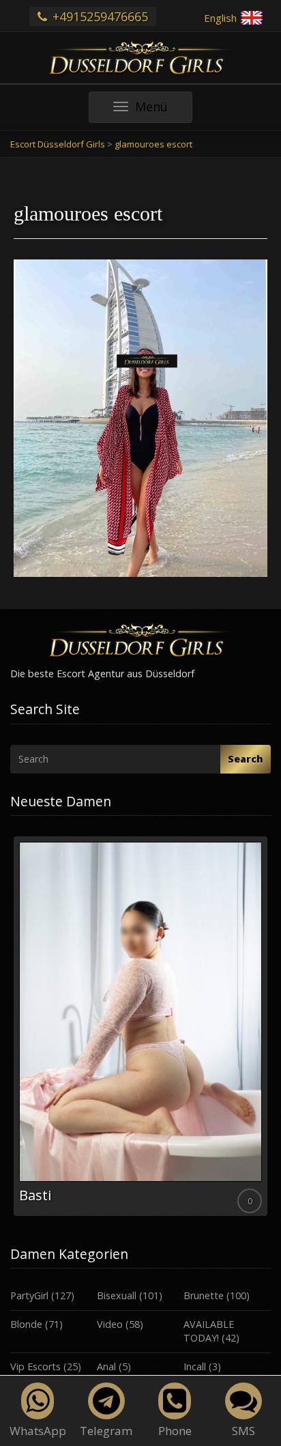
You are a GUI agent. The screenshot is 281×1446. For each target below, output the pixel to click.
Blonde (26, 1324)
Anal (106, 1366)
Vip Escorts (35, 1366)
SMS (243, 1430)
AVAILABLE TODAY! (208, 1331)
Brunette (203, 1295)
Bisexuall (116, 1295)
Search (245, 758)
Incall (194, 1366)
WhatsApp (38, 1430)
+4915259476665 (98, 16)
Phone (175, 1430)
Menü (163, 110)
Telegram (106, 1430)
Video (110, 1324)
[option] (140, 1026)
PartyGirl (29, 1295)
